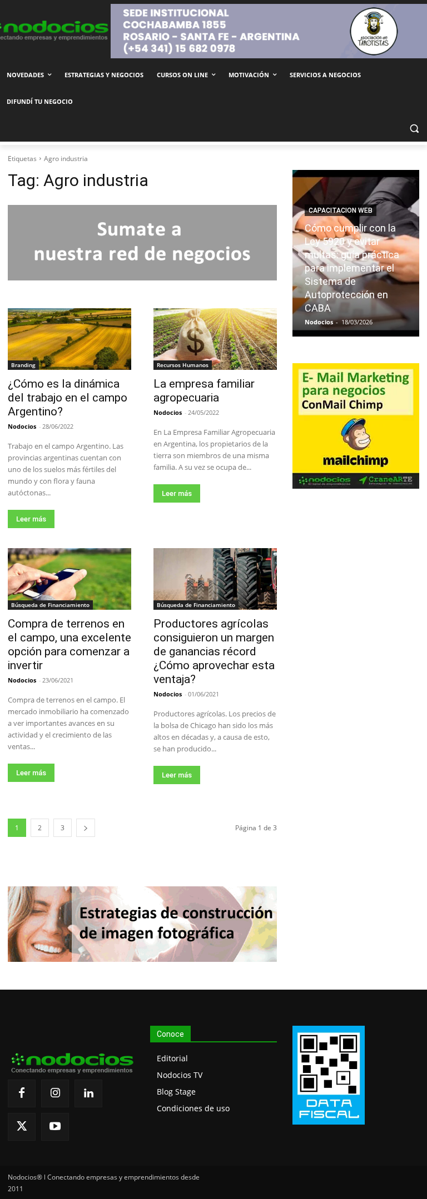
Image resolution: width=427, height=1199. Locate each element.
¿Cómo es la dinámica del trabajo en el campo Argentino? (67, 397)
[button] (414, 129)
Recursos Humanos (182, 365)
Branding (23, 365)
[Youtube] (55, 1127)
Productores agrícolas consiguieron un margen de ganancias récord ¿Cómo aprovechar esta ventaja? (214, 651)
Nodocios (22, 426)
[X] (22, 1127)
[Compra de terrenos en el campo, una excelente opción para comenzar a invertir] (69, 579)
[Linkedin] (88, 1093)
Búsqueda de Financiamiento (50, 605)
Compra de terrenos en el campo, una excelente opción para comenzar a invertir (69, 644)
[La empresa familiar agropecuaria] (215, 339)
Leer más (31, 519)
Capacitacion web (341, 210)
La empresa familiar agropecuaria (204, 390)
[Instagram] (55, 1093)
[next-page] (85, 828)
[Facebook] (22, 1093)
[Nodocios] (47, 31)
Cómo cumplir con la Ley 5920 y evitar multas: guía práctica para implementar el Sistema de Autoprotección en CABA (352, 268)
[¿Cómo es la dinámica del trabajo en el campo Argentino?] (69, 339)
